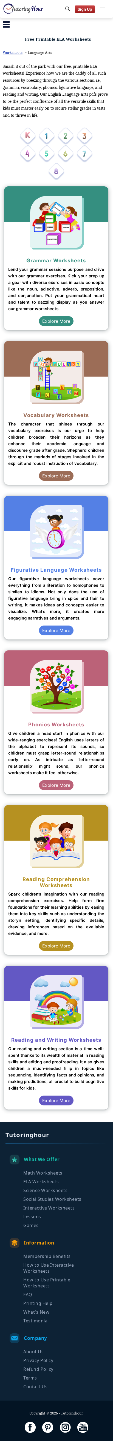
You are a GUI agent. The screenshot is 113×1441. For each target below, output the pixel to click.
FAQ (27, 1295)
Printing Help (38, 1303)
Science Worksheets (45, 1190)
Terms (30, 1378)
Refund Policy (38, 1369)
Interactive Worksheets (49, 1208)
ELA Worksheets (41, 1182)
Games (31, 1225)
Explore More (56, 321)
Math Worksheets (43, 1173)
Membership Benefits (47, 1256)
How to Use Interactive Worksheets (48, 1268)
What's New (36, 1312)
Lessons (32, 1217)
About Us (33, 1352)
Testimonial (36, 1321)
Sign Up (85, 9)
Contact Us (35, 1387)
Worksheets (12, 52)
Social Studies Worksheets (52, 1199)
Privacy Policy (38, 1360)
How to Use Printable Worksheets (46, 1283)
